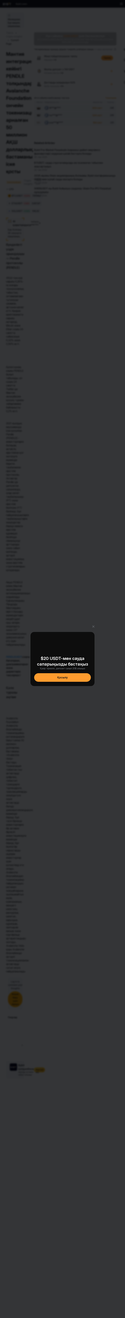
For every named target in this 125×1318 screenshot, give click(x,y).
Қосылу (62, 677)
